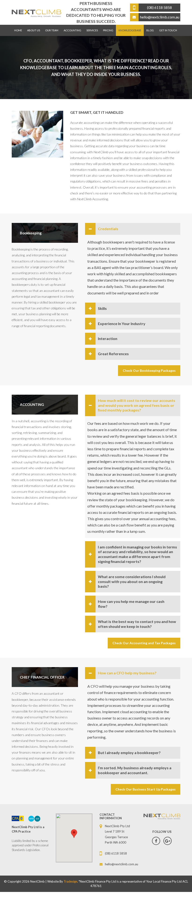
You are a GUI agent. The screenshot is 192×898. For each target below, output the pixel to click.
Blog (150, 30)
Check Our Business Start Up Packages (145, 789)
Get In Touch (168, 30)
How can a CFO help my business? (127, 673)
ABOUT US (33, 30)
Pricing (108, 30)
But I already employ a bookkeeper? (129, 752)
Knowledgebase (129, 30)
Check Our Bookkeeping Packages (149, 370)
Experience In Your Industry (121, 323)
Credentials (108, 228)
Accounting (72, 30)
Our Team (51, 30)
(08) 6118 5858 (116, 853)
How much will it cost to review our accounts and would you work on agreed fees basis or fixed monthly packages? (136, 405)
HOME (18, 30)
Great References (113, 353)
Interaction (107, 338)
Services (92, 30)
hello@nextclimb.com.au (120, 864)
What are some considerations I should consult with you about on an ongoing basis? (132, 581)
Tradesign (70, 881)
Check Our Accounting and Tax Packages (144, 643)
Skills (102, 308)
